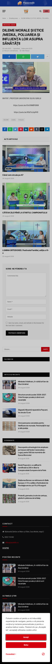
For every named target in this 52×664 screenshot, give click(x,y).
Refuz (26, 645)
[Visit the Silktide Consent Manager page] (43, 654)
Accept (26, 637)
